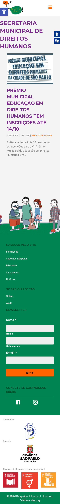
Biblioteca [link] (11, 265)
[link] (4, 12)
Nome (11, 319)
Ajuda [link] (9, 303)
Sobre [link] (9, 296)
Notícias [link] (10, 279)
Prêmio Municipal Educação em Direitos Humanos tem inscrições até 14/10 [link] (26, 110)
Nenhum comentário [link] (42, 135)
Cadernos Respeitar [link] (17, 258)
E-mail (11, 352)
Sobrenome (13, 346)
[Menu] (50, 7)
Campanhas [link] (12, 272)
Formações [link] (12, 251)
